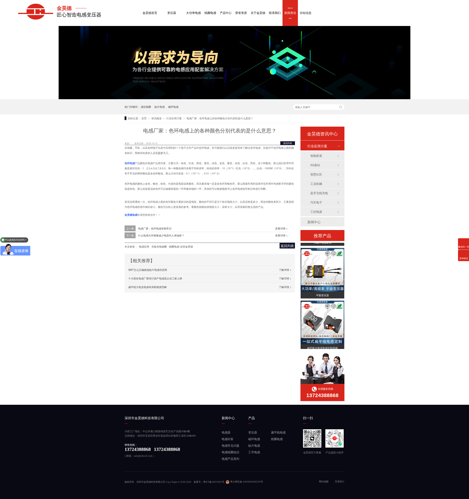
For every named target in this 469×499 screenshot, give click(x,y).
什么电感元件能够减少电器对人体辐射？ (161, 235)
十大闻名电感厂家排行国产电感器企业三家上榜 (155, 278)
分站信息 (305, 10)
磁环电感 (173, 107)
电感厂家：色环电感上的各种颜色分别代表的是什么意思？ (220, 118)
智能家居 (316, 156)
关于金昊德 (258, 10)
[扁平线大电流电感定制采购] (322, 319)
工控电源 (316, 212)
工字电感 (254, 452)
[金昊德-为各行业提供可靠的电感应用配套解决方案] (234, 98)
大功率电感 (193, 10)
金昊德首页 (150, 10)
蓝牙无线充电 (319, 193)
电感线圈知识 (230, 452)
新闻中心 (314, 221)
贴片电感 (159, 107)
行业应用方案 (174, 118)
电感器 (226, 432)
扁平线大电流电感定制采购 (322, 345)
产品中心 (226, 10)
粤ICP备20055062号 (213, 482)
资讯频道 (156, 118)
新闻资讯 (290, 10)
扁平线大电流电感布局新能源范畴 (147, 287)
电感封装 (227, 439)
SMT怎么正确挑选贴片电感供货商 (147, 270)
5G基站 (315, 165)
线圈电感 (210, 10)
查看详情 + (281, 228)
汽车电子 (316, 202)
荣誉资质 (241, 10)
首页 (144, 118)
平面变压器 (322, 292)
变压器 (171, 10)
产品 (251, 418)
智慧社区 (316, 174)
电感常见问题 (230, 445)
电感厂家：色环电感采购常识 (154, 228)
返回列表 (287, 143)
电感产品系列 (230, 458)
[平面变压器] (322, 267)
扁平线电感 (278, 432)
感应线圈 (146, 107)
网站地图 (324, 481)
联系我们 (275, 10)
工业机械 (316, 184)
